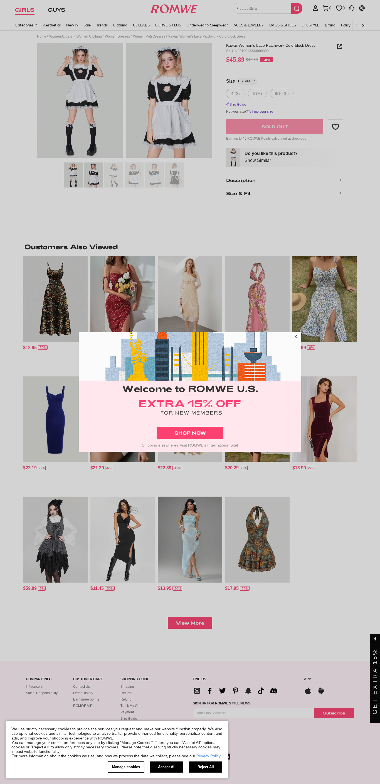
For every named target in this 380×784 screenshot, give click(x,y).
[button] (295, 337)
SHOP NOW (190, 432)
